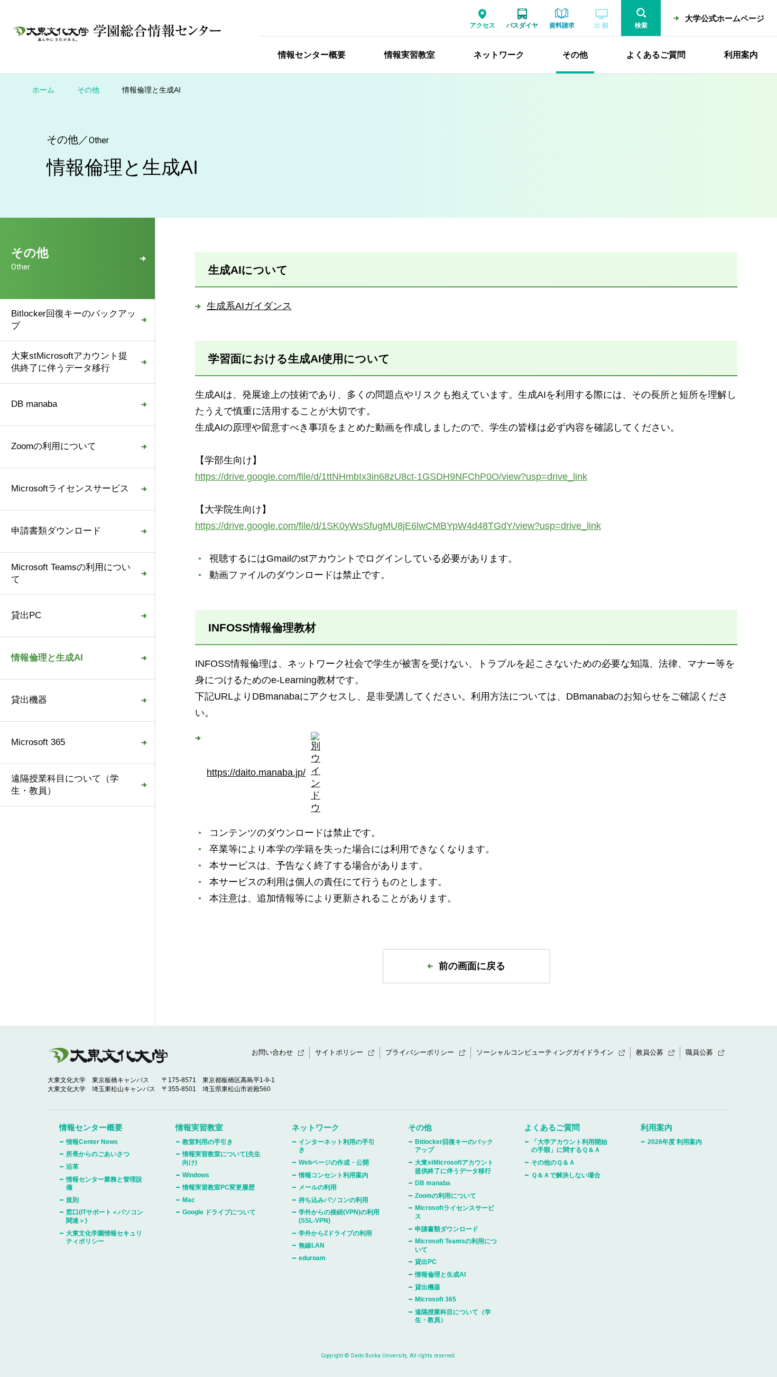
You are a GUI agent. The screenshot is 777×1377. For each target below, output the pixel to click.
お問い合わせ (272, 1052)
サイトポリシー (339, 1052)
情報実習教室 (199, 1127)
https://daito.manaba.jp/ (256, 772)
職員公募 (699, 1052)
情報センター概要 (91, 1127)
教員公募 (649, 1052)
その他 (88, 90)
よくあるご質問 (552, 1127)
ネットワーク (315, 1127)
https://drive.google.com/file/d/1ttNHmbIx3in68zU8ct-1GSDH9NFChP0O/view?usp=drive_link (391, 476)
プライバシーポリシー (419, 1052)
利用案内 (656, 1127)
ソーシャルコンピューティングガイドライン (545, 1052)
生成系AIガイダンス (249, 306)
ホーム (43, 90)
